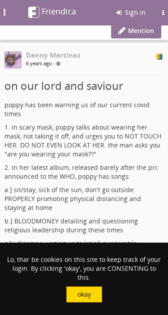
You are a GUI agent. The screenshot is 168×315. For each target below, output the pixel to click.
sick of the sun (60, 189)
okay (84, 294)
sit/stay (24, 189)
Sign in (134, 12)
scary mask (35, 127)
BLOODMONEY (36, 221)
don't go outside (109, 189)
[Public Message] (58, 64)
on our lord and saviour (63, 85)
